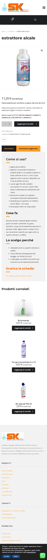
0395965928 (8, 514)
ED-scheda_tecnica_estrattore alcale (19, 276)
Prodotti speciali (25, 134)
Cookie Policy (6, 537)
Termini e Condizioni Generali (11, 540)
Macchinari (5, 488)
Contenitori (5, 485)
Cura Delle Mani (7, 492)
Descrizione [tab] (9, 149)
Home (3, 31)
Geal (4, 139)
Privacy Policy (6, 533)
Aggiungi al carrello (25, 124)
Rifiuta (16, 556)
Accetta (6, 556)
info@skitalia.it (11, 518)
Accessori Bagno (7, 471)
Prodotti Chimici (14, 134)
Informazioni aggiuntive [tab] (28, 149)
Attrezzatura (6, 478)
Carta (3, 481)
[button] (42, 50)
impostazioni (31, 552)
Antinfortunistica (7, 474)
